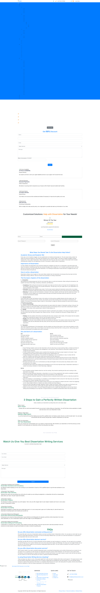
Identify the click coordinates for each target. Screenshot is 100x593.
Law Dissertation (26, 52)
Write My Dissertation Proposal (31, 11)
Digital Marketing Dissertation (29, 54)
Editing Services (26, 29)
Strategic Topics (28, 76)
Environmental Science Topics (31, 66)
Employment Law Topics (30, 90)
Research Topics (26, 59)
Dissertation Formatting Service (32, 32)
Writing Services (26, 14)
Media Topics (28, 88)
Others (24, 34)
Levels (23, 38)
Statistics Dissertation (27, 50)
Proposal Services (26, 7)
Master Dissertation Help (28, 41)
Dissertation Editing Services (31, 33)
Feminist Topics (28, 62)
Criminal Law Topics (29, 77)
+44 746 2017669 (61, 1)
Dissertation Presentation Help (31, 30)
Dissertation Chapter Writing (31, 21)
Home (54, 573)
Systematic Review (33, 26)
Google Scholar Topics (30, 63)
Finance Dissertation (27, 56)
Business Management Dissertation (30, 47)
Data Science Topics (29, 65)
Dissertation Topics (27, 67)
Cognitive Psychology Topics (31, 83)
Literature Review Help (32, 23)
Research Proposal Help (30, 9)
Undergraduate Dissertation (29, 40)
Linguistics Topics (29, 84)
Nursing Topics (28, 94)
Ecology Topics (28, 79)
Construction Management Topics (32, 85)
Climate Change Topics (30, 81)
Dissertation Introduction (32, 22)
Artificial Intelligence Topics (31, 74)
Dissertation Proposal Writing (31, 12)
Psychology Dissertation (28, 51)
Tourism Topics (28, 80)
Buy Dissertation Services (42, 573)
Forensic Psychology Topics (31, 70)
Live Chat (77, 1)
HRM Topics (27, 73)
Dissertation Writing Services (31, 15)
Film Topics (27, 91)
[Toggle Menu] (18, 3)
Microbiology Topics (29, 87)
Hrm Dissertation (26, 55)
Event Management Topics (30, 92)
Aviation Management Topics (31, 69)
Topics (23, 58)
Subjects (24, 44)
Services (24, 5)
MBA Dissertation (26, 48)
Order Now (24, 98)
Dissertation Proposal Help (31, 8)
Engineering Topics (29, 72)
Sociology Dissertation (28, 45)
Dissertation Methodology (33, 27)
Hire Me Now (50, 229)
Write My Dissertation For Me (31, 18)
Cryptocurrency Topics (30, 61)
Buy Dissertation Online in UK (31, 16)
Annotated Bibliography (30, 37)
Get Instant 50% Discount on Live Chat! (20, 566)
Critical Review (32, 25)
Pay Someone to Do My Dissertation (33, 19)
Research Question (29, 36)
